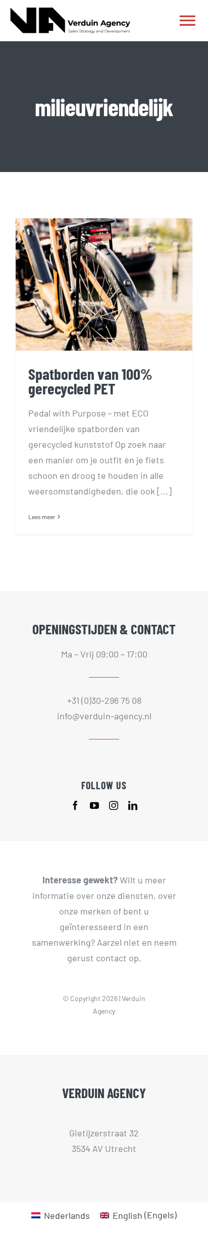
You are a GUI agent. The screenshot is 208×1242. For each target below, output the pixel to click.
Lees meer (41, 516)
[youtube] (94, 805)
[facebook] (75, 805)
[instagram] (113, 805)
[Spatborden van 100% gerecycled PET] (104, 284)
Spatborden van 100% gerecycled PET (90, 380)
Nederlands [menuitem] (67, 1215)
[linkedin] (132, 805)
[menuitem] (60, 1214)
